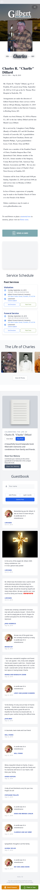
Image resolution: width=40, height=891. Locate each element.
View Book (9, 439)
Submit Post (20, 499)
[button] (20, 544)
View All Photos (20, 378)
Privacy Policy (14, 882)
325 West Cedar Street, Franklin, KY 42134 (21, 296)
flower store (24, 219)
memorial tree (26, 216)
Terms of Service (25, 882)
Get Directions (12, 304)
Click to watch (12, 301)
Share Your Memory (12, 466)
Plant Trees (28, 304)
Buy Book (20, 439)
